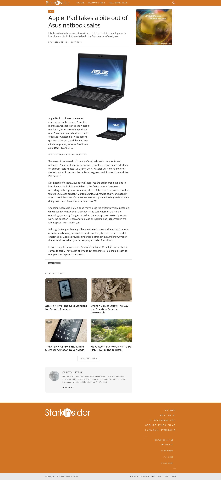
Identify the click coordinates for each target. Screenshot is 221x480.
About (174, 476)
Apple (57, 263)
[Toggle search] (173, 3)
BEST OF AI (168, 415)
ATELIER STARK (167, 463)
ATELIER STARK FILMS (160, 425)
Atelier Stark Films (118, 3)
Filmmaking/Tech (96, 3)
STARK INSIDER (167, 451)
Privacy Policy (156, 476)
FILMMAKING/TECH (163, 420)
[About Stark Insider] (154, 27)
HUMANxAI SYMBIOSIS (160, 430)
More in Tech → (88, 358)
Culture (80, 3)
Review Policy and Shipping (139, 476)
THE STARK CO (167, 445)
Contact (166, 476)
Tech (51, 11)
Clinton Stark (59, 42)
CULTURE (170, 410)
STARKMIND (168, 457)
